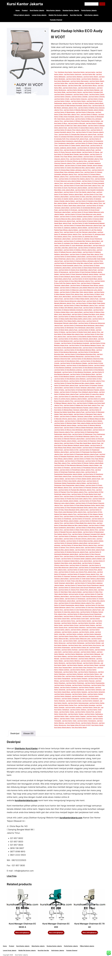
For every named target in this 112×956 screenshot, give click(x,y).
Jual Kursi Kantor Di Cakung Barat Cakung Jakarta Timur (85, 128)
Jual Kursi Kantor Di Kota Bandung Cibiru (66, 361)
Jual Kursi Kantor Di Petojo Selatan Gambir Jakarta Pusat (82, 478)
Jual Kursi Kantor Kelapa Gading (87, 641)
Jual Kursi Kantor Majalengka (74, 654)
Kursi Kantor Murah (97, 725)
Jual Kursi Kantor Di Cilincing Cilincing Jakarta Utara (70, 161)
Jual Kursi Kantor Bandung (74, 76)
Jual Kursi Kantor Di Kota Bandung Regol (82, 374)
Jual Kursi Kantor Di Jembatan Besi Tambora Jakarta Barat (81, 241)
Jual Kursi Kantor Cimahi (61, 99)
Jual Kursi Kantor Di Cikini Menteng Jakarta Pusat (79, 150)
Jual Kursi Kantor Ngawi (91, 665)
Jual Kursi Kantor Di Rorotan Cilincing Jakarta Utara (79, 538)
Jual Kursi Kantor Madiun (88, 652)
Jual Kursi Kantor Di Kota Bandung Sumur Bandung (70, 378)
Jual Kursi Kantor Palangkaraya (87, 672)
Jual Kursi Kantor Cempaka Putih (92, 92)
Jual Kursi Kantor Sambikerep (75, 689)
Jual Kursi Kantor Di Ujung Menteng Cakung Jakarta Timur (76, 603)
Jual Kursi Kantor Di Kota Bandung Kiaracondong (87, 367)
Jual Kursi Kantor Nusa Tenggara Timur (84, 667)
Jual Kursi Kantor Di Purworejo (81, 518)
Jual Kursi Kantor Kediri (70, 641)
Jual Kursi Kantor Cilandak (79, 96)
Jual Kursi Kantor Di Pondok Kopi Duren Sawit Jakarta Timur (73, 498)
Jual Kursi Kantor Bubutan (91, 90)
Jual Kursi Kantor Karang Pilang (68, 636)
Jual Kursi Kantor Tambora (78, 709)
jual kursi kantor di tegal (76, 594)
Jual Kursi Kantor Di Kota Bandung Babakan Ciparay (85, 345)
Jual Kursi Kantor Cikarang (62, 96)
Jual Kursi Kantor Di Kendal (86, 330)
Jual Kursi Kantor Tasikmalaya (93, 714)
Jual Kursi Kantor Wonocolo (89, 723)
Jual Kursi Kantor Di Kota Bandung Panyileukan (76, 372)
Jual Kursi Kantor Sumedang (86, 705)
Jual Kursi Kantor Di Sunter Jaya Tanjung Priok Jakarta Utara (77, 572)
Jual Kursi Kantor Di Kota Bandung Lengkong (68, 370)
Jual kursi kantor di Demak (72, 183)
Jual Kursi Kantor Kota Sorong (91, 645)
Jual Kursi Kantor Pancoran (92, 676)
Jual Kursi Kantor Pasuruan (86, 681)
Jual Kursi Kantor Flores (67, 621)
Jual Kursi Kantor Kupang (86, 649)
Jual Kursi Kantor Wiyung (72, 723)
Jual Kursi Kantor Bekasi (92, 83)
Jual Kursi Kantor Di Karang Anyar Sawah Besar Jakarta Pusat (77, 270)
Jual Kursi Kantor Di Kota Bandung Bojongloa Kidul (80, 354)
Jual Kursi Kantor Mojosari (74, 663)
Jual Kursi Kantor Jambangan (79, 629)
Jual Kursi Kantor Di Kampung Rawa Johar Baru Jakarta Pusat (73, 263)
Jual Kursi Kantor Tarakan (76, 714)
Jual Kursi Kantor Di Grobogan (67, 210)
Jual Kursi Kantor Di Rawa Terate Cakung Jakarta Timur (81, 530)
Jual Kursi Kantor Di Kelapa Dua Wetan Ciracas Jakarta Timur (77, 316)
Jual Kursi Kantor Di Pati (71, 450)
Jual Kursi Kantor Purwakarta (69, 687)
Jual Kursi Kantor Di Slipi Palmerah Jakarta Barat (79, 556)
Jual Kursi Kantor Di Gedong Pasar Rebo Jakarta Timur (85, 203)
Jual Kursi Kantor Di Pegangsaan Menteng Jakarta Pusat (81, 454)
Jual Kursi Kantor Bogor (70, 88)
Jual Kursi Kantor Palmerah (74, 674)
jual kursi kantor (90, 72)
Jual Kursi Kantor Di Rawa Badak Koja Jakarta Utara (80, 523)
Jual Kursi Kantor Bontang (75, 90)
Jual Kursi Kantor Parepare (79, 678)
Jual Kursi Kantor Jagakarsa (94, 627)
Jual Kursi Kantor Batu (61, 83)
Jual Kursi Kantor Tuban (69, 721)
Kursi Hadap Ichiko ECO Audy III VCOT (79, 725)
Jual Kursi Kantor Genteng (69, 623)
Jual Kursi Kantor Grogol (70, 625)
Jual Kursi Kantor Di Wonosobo (91, 616)
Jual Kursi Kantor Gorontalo (86, 623)
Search (102, 3)
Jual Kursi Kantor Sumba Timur (67, 705)
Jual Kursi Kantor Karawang (86, 636)
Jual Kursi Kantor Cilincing (96, 96)
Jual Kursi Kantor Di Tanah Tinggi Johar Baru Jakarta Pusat (72, 581)
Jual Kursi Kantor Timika (67, 718)
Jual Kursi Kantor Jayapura (69, 632)
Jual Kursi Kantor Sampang (93, 689)
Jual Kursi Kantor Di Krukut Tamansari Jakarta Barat (79, 387)
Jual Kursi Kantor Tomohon (83, 718)
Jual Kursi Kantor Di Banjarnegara (64, 112)
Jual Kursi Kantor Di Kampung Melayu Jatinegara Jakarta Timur (83, 261)
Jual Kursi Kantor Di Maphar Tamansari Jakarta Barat (76, 416)
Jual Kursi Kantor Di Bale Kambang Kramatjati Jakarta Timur (72, 105)
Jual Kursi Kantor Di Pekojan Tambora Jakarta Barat (87, 463)
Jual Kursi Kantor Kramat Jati (80, 647)
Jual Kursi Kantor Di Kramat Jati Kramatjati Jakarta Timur (87, 381)
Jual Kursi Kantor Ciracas (95, 99)
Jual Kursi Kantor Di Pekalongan (74, 461)
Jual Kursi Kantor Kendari (93, 643)
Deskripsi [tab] (14, 733)
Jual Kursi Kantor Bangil (90, 76)
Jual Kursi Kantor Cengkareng (63, 94)
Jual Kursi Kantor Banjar (73, 79)
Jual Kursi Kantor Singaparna (70, 698)
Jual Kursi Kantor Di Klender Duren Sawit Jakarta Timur (83, 332)
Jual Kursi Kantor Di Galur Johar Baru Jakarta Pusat (85, 196)
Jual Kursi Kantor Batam (96, 81)
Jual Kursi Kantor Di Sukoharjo (78, 565)
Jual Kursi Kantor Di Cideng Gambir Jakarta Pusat (73, 145)
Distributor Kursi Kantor (65, 72)
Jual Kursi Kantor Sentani (95, 694)
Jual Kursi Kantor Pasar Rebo (68, 681)
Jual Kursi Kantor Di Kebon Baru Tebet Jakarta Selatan (76, 292)
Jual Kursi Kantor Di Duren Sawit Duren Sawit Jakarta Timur (82, 185)
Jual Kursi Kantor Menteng (72, 661)
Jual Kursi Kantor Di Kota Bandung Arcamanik (75, 343)
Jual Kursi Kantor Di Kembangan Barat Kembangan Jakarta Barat (83, 325)
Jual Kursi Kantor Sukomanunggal (78, 703)
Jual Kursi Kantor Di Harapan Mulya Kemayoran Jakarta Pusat (83, 225)
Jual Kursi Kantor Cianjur (96, 94)
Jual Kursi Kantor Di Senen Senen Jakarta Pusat (89, 550)
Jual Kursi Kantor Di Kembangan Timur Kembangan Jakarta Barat (74, 327)
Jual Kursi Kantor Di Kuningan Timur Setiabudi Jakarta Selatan (79, 392)
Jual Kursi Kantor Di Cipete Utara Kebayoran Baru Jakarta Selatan (74, 167)
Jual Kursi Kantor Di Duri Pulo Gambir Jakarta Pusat (79, 192)
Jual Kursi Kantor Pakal (70, 672)
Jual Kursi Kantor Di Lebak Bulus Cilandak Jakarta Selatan (76, 396)
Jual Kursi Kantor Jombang (74, 634)
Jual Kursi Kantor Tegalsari (77, 716)
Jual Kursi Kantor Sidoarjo (80, 696)
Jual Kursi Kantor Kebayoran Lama (79, 638)
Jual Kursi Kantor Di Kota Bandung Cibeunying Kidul (87, 358)
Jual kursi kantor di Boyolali (76, 123)
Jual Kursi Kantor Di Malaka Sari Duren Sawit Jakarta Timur (82, 405)
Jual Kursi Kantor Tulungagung (86, 721)
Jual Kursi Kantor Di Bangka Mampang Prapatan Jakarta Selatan (83, 110)
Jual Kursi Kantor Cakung (74, 92)
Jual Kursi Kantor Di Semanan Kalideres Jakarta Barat (70, 543)
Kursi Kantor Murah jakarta (62, 727)
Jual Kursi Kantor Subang (73, 701)
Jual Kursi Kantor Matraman (86, 658)
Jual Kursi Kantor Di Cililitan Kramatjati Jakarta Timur (86, 159)
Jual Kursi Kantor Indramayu (76, 627)
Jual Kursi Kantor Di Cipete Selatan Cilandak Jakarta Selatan (83, 165)
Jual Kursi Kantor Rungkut (86, 687)
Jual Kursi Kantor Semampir (96, 692)
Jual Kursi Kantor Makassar (91, 654)
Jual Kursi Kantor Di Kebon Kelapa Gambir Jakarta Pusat (81, 298)
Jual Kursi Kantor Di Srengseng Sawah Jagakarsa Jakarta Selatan (81, 558)
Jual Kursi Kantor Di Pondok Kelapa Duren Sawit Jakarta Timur (83, 496)
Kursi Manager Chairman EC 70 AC (89, 925)
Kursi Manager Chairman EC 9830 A (22, 925)
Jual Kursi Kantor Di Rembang (67, 536)
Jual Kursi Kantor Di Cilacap (90, 152)
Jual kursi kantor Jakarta (62, 629)
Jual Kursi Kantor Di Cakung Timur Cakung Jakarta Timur (72, 130)
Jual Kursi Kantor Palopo (91, 674)
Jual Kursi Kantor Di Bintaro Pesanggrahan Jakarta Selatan (82, 121)
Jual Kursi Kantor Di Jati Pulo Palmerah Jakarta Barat (80, 232)
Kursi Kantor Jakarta (25, 4)
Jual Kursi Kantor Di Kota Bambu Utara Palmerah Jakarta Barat (77, 339)
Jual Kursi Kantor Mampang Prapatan (78, 656)
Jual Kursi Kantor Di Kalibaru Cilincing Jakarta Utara (79, 250)
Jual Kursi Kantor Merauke (89, 661)
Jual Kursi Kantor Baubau (76, 83)
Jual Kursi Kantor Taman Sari (91, 707)
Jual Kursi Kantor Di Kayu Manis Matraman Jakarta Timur (76, 281)
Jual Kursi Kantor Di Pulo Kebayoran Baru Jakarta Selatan (81, 516)
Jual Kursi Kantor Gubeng (87, 625)
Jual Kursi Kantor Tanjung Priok (84, 712)
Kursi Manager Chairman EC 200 (56, 925)
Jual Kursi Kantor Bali (88, 74)
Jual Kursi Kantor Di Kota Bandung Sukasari (88, 376)
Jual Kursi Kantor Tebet (61, 716)
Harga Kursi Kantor (79, 72)
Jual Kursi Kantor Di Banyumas (85, 112)
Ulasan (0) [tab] (28, 733)
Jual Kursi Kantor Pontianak (62, 685)
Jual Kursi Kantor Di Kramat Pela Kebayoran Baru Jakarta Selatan (74, 383)
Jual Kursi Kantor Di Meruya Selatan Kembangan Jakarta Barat (83, 427)
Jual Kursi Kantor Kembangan (75, 643)
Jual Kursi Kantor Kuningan (69, 649)
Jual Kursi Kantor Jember (86, 632)
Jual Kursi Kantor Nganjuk (75, 665)
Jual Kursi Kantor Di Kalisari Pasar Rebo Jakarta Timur (86, 254)
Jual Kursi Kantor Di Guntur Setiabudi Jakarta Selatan (76, 216)
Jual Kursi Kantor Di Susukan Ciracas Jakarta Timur (83, 574)
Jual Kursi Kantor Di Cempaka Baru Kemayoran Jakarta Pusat (77, 134)
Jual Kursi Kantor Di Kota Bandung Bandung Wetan (79, 350)
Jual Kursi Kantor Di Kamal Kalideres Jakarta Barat (69, 256)
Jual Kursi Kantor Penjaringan (75, 683)
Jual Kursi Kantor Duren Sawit (79, 618)
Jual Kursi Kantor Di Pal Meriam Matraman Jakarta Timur (81, 436)
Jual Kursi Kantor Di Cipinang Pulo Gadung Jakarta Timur (76, 179)
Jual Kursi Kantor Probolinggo (81, 685)
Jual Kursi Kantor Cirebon (62, 101)
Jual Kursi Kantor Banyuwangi (79, 81)
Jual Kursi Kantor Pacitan (77, 669)
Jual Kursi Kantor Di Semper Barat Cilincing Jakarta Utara (79, 545)
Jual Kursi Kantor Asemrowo (72, 74)
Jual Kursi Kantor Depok (78, 101)
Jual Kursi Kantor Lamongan (71, 652)
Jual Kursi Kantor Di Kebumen (92, 307)
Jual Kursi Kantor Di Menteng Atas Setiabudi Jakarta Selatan (83, 421)
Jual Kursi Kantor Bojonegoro (87, 88)
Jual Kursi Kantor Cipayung (78, 99)
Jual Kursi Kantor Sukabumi (90, 701)
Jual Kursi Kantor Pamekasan (74, 676)
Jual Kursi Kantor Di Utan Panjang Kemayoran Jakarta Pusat (82, 610)
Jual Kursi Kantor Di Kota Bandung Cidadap (73, 363)
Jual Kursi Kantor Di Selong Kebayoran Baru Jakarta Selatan (84, 541)
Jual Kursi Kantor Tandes (66, 712)
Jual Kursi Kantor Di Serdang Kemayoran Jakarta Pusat (71, 552)
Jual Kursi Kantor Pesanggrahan (94, 683)
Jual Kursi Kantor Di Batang (88, 114)
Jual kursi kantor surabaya (73, 707)
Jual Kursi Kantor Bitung (89, 85)
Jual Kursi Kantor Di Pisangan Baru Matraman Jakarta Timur (76, 490)
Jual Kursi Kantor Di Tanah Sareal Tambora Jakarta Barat (87, 578)
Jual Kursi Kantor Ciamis (80, 94)
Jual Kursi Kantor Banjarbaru (90, 79)
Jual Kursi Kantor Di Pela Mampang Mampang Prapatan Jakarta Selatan (76, 465)
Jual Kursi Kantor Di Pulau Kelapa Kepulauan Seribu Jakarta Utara (84, 505)
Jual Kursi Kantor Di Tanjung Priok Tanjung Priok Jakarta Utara (77, 589)
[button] (45, 31)
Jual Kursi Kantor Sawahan (79, 692)
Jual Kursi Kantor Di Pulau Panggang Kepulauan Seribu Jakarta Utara (75, 507)
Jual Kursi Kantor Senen (79, 694)
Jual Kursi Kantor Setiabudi (62, 696)
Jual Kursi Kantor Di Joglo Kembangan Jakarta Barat (75, 245)
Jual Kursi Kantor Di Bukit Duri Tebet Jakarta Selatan (70, 125)
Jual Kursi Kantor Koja (74, 645)
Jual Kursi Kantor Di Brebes (94, 123)
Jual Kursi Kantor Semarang (62, 694)
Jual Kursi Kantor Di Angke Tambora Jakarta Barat (87, 103)
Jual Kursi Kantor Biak (74, 85)
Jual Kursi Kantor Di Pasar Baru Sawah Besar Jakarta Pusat (82, 443)
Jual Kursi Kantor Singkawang (89, 698)
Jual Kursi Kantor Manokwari (69, 658)
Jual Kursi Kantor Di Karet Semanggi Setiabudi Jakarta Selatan (79, 274)
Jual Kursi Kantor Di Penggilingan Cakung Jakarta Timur (77, 470)
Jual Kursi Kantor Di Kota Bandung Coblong (79, 365)
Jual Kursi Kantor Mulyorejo (91, 663)
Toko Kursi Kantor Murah (79, 727)
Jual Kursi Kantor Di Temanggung (75, 598)
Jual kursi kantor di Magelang (83, 401)
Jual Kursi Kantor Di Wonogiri (72, 616)
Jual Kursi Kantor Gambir (83, 621)
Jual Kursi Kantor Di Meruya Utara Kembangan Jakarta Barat (73, 430)
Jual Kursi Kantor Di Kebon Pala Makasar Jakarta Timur (81, 305)
